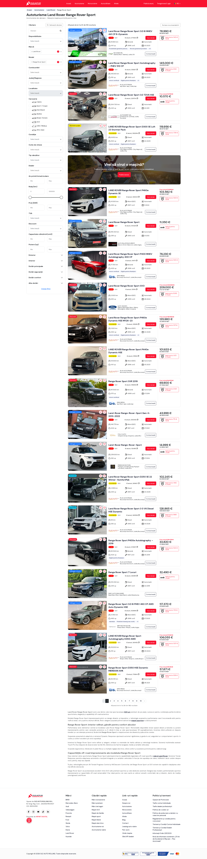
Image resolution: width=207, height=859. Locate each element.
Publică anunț (149, 3)
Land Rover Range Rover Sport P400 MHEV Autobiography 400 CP (130, 255)
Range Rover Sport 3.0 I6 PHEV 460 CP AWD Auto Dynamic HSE (131, 605)
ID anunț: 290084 (132, 133)
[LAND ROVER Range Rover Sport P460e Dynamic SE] (87, 202)
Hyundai (68, 836)
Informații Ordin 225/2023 (162, 833)
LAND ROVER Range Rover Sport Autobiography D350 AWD (124, 637)
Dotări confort (35, 278)
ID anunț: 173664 (132, 674)
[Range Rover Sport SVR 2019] (87, 393)
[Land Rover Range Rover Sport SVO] (87, 297)
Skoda (68, 823)
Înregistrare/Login (164, 3)
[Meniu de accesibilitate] (29, 820)
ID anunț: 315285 (132, 324)
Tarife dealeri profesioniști (162, 806)
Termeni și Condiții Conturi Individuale (166, 824)
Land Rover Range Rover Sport (124, 222)
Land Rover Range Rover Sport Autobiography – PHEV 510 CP (131, 64)
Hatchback (41, 110)
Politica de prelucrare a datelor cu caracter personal (165, 814)
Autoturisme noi (98, 826)
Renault (68, 816)
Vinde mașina (127, 833)
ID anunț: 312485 (130, 448)
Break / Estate (42, 118)
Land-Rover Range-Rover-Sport (125, 445)
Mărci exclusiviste (98, 800)
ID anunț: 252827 (130, 70)
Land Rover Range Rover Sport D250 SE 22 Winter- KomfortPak (130, 478)
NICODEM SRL (118, 53)
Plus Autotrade (126, 85)
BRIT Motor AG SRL (124, 626)
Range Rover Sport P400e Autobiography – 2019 (130, 542)
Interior (32, 261)
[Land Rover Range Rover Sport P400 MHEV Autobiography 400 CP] (87, 265)
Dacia (68, 830)
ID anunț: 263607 (132, 483)
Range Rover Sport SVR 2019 (123, 381)
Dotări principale (36, 266)
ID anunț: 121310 (130, 289)
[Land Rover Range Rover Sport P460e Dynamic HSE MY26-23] (87, 329)
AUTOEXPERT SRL (125, 115)
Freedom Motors (124, 465)
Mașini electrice (98, 823)
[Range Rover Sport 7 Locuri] (87, 583)
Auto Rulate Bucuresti (126, 243)
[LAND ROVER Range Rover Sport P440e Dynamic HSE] (87, 361)
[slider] (30, 197)
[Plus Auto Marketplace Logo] (33, 4)
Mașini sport (96, 816)
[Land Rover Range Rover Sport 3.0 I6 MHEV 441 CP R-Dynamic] (87, 42)
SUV (38, 122)
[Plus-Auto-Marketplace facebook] (28, 812)
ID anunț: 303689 (130, 611)
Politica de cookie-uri (161, 810)
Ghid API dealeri (128, 836)
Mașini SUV (96, 810)
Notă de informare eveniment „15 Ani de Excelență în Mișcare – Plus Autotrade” (166, 839)
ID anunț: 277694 (130, 38)
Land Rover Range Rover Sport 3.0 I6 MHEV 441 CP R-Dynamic (130, 33)
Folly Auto (122, 434)
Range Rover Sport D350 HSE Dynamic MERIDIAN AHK (128, 669)
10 (141, 701)
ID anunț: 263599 (132, 515)
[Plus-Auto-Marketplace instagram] (33, 812)
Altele (116, 3)
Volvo (68, 826)
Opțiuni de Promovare (161, 800)
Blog (123, 820)
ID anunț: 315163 (132, 356)
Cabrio (39, 102)
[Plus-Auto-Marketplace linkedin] (48, 812)
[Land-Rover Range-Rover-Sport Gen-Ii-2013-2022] (87, 424)
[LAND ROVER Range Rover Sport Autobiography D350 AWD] (87, 647)
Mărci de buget (97, 806)
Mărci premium (97, 803)
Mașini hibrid (96, 820)
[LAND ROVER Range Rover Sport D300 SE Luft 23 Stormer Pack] (87, 138)
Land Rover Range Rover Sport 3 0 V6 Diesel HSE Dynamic (131, 510)
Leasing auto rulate (129, 826)
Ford (67, 820)
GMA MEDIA (121, 276)
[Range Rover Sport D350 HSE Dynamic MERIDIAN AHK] (87, 679)
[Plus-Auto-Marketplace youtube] (38, 812)
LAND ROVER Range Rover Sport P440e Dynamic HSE (128, 351)
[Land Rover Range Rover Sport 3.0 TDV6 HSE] (87, 106)
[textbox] (52, 51)
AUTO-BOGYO (122, 306)
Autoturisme (79, 3)
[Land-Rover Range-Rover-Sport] (87, 456)
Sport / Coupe (42, 106)
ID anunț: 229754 (130, 98)
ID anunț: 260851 (130, 576)
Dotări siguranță (35, 272)
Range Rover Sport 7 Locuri (122, 572)
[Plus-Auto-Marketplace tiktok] (43, 812)
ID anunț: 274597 (130, 547)
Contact (125, 823)
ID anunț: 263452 (132, 642)
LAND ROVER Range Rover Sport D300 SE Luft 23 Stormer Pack (131, 128)
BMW (68, 800)
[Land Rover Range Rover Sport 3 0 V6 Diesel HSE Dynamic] (87, 520)
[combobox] (46, 41)
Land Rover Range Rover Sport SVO (126, 285)
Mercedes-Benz (72, 803)
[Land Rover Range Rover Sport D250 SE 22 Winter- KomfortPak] (87, 488)
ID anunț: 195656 (130, 385)
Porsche (69, 813)
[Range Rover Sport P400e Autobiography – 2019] (87, 552)
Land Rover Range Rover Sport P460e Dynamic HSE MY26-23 (127, 319)
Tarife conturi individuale (162, 803)
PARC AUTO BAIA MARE (116, 593)
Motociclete (92, 3)
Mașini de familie (98, 813)
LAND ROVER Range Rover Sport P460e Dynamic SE (128, 192)
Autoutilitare (105, 3)
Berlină (39, 114)
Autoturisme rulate (99, 830)
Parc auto (125, 830)
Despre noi (126, 803)
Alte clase (40, 130)
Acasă (68, 3)
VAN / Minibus (42, 126)
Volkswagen (70, 810)
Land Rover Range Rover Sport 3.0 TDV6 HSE (131, 94)
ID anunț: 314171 (130, 261)
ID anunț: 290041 (132, 197)
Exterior (32, 255)
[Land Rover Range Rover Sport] (87, 233)
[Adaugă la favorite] (104, 30)
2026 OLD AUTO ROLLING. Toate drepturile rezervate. (56, 854)
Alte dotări (33, 283)
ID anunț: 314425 (130, 226)
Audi (67, 806)
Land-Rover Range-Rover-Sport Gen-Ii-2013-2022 (129, 415)
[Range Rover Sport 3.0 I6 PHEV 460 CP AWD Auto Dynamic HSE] (87, 615)
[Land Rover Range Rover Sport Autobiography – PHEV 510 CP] (87, 74)
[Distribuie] (100, 30)
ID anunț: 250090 (131, 420)
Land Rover (51, 10)
